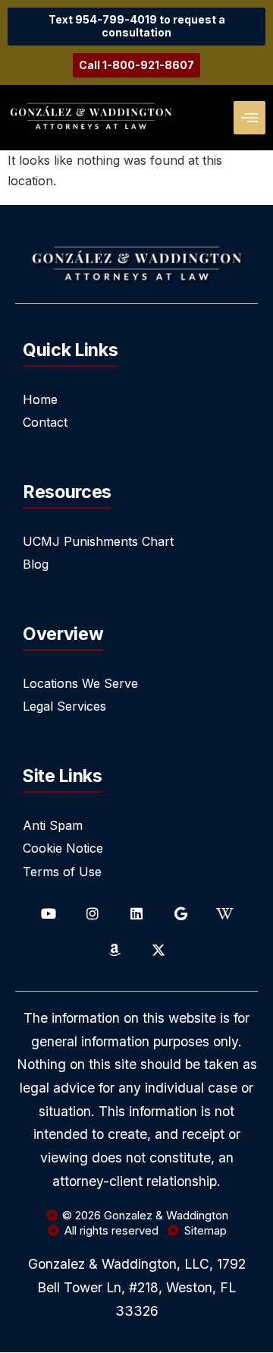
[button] (249, 117)
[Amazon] (114, 950)
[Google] (180, 913)
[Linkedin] (136, 913)
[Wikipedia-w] (224, 913)
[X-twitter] (158, 950)
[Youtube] (48, 913)
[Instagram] (92, 913)
